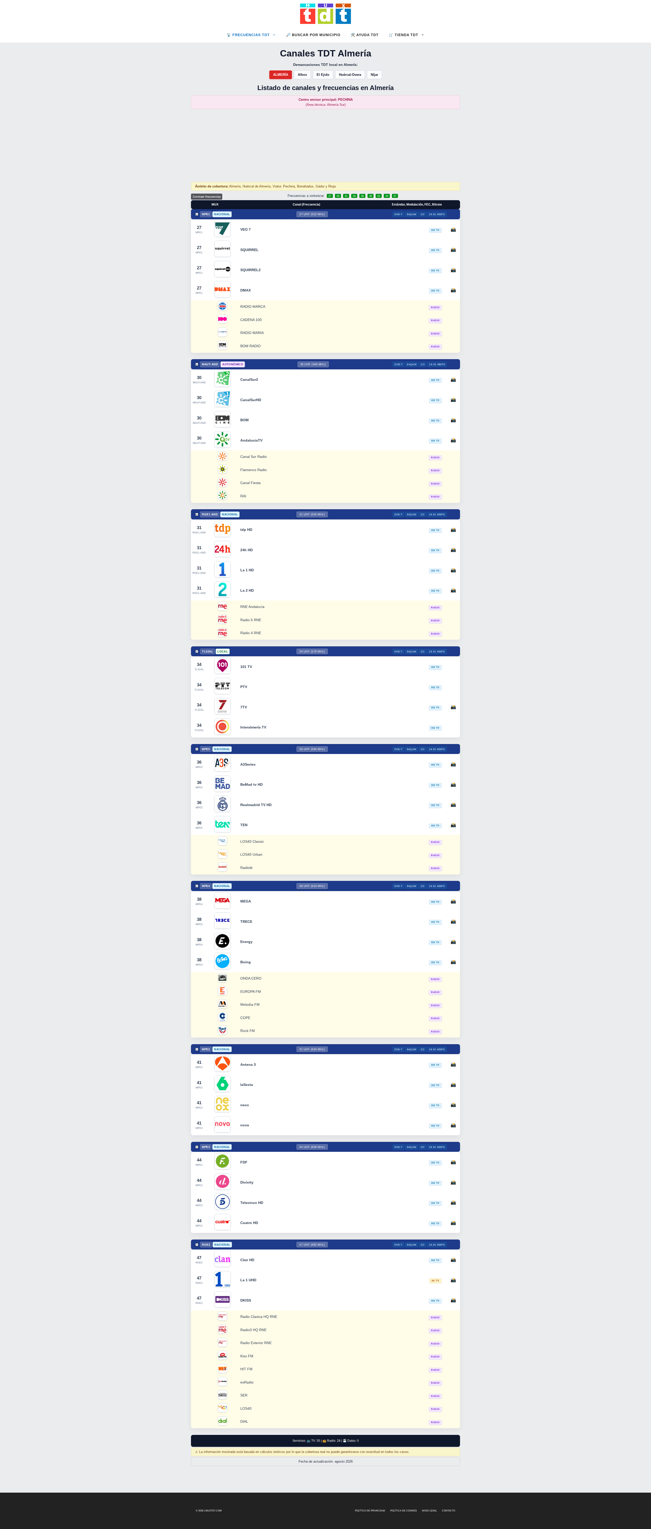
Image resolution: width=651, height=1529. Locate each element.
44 (386, 195)
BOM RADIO (250, 346)
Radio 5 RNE (250, 620)
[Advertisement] (325, 145)
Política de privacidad (370, 1510)
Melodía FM (250, 1005)
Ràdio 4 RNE (250, 633)
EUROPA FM (250, 992)
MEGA (245, 901)
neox (244, 1105)
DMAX (245, 290)
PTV (243, 687)
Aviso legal (429, 1510)
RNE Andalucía (252, 607)
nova (244, 1125)
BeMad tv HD (251, 784)
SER (243, 1395)
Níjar (374, 75)
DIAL (244, 1421)
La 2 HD (247, 590)
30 (337, 195)
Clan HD (247, 1260)
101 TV (246, 667)
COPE (245, 1018)
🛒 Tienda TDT (403, 35)
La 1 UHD (248, 1280)
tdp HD (246, 530)
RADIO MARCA (252, 307)
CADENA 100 (251, 320)
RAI (243, 496)
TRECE (246, 922)
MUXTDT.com (213, 1510)
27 (329, 195)
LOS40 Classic (252, 841)
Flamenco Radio (253, 470)
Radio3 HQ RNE (253, 1330)
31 (346, 195)
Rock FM (247, 1031)
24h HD (246, 550)
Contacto (448, 1510)
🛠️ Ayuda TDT (365, 35)
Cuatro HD (249, 1223)
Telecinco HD (251, 1203)
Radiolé (246, 868)
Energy (246, 942)
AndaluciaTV (251, 440)
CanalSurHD (250, 400)
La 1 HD (247, 570)
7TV (243, 707)
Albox (302, 75)
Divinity (247, 1182)
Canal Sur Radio (253, 457)
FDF (243, 1162)
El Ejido (323, 75)
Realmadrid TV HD (256, 805)
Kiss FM (246, 1356)
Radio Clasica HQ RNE (258, 1317)
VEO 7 (245, 229)
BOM (244, 420)
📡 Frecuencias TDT (248, 35)
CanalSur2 (249, 379)
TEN (243, 825)
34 (354, 195)
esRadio (247, 1382)
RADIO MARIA (252, 333)
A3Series (248, 764)
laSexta (246, 1085)
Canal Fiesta (250, 483)
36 (362, 195)
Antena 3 (248, 1064)
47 (394, 195)
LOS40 (245, 1408)
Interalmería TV (253, 727)
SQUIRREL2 (250, 270)
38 (370, 195)
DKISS (245, 1300)
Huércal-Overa (350, 75)
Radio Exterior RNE (256, 1343)
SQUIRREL (249, 250)
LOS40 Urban (251, 854)
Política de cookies (403, 1510)
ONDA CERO (250, 978)
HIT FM (246, 1369)
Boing (245, 962)
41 (378, 195)
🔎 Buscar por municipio (313, 35)
